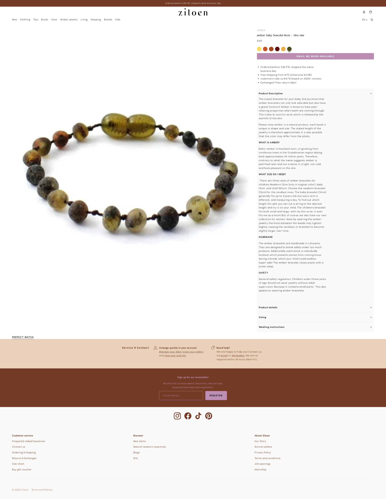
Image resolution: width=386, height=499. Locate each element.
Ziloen (24, 489)
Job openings (263, 463)
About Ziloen (262, 435)
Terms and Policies (41, 489)
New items (139, 441)
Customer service (22, 435)
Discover (138, 435)
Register (216, 395)
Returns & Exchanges (24, 458)
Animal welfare (263, 446)
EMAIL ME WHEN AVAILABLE (315, 56)
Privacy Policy (263, 452)
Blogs (136, 452)
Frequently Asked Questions (28, 441)
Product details (268, 307)
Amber (261, 30)
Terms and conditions (267, 458)
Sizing (262, 317)
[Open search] (372, 19)
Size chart (18, 463)
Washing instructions (272, 327)
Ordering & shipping (24, 452)
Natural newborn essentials (149, 446)
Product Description (271, 93)
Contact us (18, 446)
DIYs (135, 458)
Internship (260, 469)
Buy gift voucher (22, 469)
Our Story (260, 441)
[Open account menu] (364, 12)
